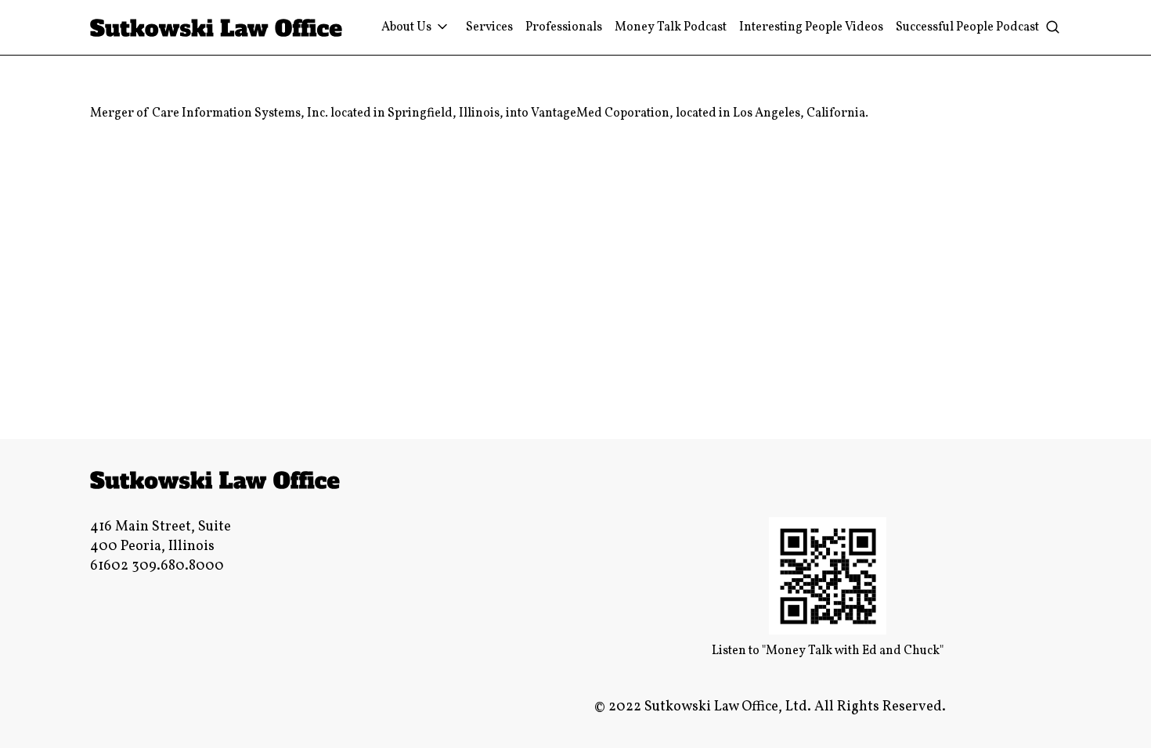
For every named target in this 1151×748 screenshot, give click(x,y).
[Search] (1052, 27)
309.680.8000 (178, 566)
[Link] (216, 28)
